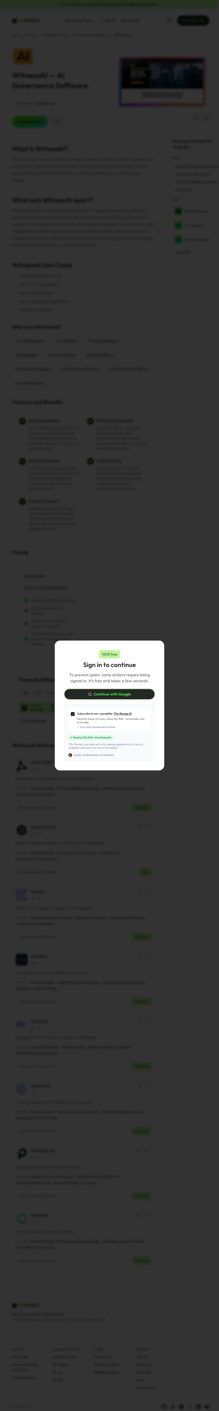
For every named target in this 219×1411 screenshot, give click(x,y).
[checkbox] (73, 714)
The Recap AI (123, 714)
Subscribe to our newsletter (104, 714)
